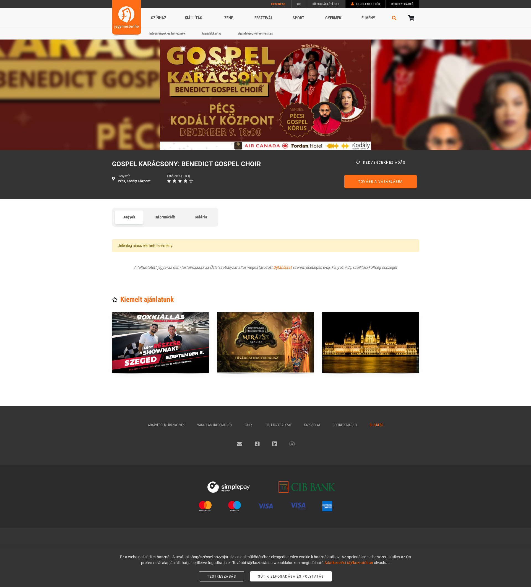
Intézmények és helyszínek (167, 33)
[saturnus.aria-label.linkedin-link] (274, 444)
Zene (228, 17)
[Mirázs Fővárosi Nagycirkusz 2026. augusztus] (265, 342)
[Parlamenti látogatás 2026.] (370, 342)
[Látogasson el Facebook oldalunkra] (257, 444)
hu (299, 4)
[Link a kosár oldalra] (411, 18)
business (278, 4)
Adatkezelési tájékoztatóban (348, 562)
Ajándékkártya (212, 33)
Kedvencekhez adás (384, 163)
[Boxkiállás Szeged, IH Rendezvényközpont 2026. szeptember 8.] (160, 342)
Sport (298, 17)
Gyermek (333, 17)
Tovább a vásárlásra (380, 182)
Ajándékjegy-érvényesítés (255, 33)
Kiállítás (193, 17)
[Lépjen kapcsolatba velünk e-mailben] (239, 444)
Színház (158, 17)
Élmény (368, 17)
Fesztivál (263, 17)
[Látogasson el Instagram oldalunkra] (292, 444)
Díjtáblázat (282, 267)
